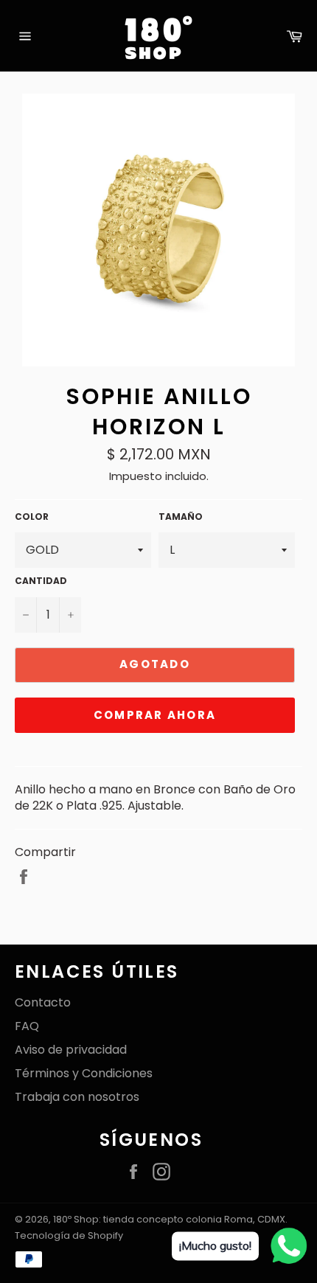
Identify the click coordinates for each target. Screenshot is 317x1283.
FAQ (27, 1026)
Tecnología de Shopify (69, 1235)
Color (32, 517)
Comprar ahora (155, 715)
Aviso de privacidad (71, 1049)
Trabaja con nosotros (77, 1096)
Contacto (43, 1002)
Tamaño (180, 517)
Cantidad (41, 581)
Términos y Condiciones (84, 1073)
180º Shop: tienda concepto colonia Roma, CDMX (169, 1219)
